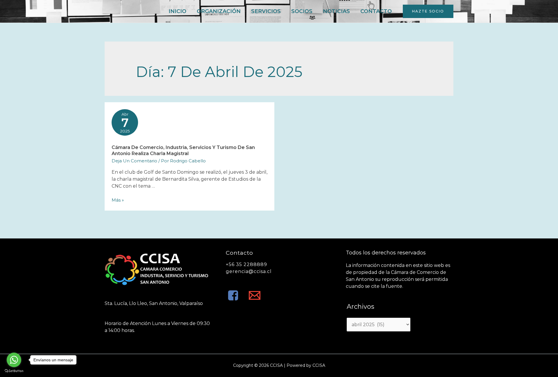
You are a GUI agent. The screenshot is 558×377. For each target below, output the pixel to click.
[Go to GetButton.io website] (14, 371)
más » (118, 200)
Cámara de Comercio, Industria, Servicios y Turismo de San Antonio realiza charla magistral (183, 150)
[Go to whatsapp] (14, 360)
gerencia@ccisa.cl (249, 271)
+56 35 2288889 (246, 264)
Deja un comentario (134, 161)
